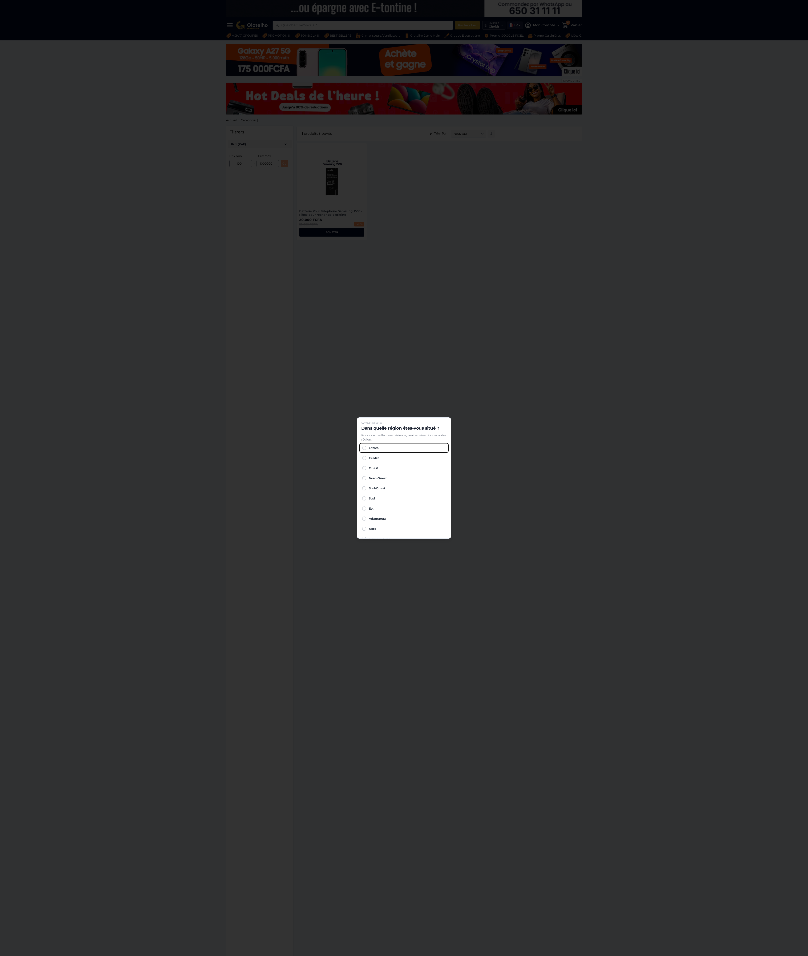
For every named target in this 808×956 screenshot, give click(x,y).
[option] (404, 448)
